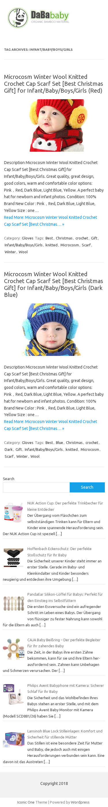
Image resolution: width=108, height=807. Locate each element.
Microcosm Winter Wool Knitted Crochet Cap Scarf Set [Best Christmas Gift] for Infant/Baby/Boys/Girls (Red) (53, 83)
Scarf (86, 245)
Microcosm (69, 245)
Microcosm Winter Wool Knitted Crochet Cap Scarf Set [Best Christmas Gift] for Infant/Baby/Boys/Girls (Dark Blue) (53, 284)
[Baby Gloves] (54, 28)
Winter (10, 252)
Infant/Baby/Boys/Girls (24, 245)
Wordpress (80, 802)
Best (49, 238)
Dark (9, 449)
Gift (94, 238)
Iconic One (26, 802)
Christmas (64, 238)
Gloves (27, 238)
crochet (81, 238)
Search (8, 479)
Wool (23, 252)
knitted (52, 245)
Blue (59, 442)
